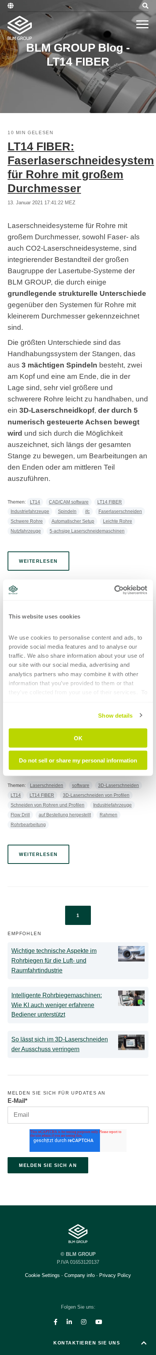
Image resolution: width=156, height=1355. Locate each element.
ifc (87, 511)
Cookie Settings (43, 1275)
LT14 (35, 502)
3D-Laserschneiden (118, 785)
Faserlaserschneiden (120, 511)
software (80, 785)
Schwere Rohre (27, 521)
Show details (115, 715)
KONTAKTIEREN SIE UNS (86, 1343)
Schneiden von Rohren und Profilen (47, 805)
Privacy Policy (115, 1275)
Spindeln (67, 511)
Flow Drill (20, 815)
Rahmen (108, 815)
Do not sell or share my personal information (78, 760)
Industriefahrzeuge (30, 511)
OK (78, 738)
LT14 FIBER (109, 502)
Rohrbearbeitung (28, 824)
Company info (79, 1275)
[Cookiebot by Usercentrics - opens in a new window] (114, 590)
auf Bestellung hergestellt (65, 815)
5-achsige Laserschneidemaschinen (87, 531)
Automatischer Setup (72, 521)
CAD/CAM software (69, 502)
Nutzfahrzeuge (26, 531)
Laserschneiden (46, 785)
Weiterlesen (38, 561)
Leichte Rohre (117, 521)
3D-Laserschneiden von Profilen (96, 795)
